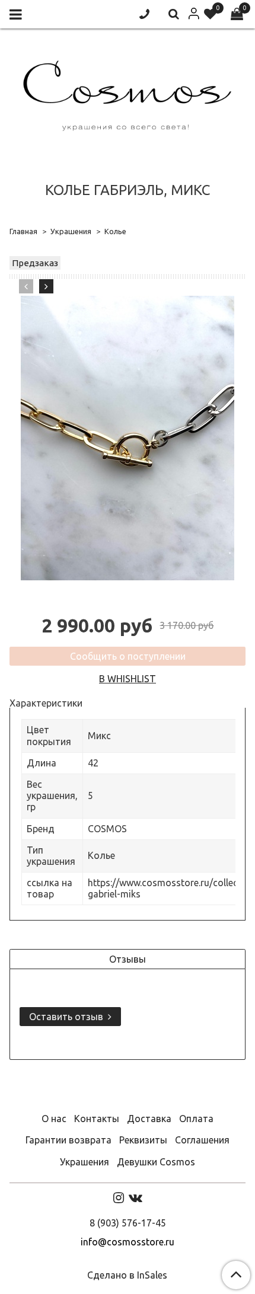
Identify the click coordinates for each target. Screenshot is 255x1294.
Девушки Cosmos (156, 1161)
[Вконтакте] (135, 1197)
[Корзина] (237, 14)
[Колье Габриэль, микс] (127, 438)
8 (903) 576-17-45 (128, 1223)
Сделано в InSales (127, 1275)
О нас (54, 1118)
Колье (115, 231)
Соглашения (202, 1140)
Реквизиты (143, 1140)
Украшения (70, 231)
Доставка (149, 1118)
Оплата (196, 1118)
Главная (23, 231)
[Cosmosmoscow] (127, 93)
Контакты (96, 1118)
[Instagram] (118, 1197)
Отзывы (127, 959)
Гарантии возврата (68, 1140)
